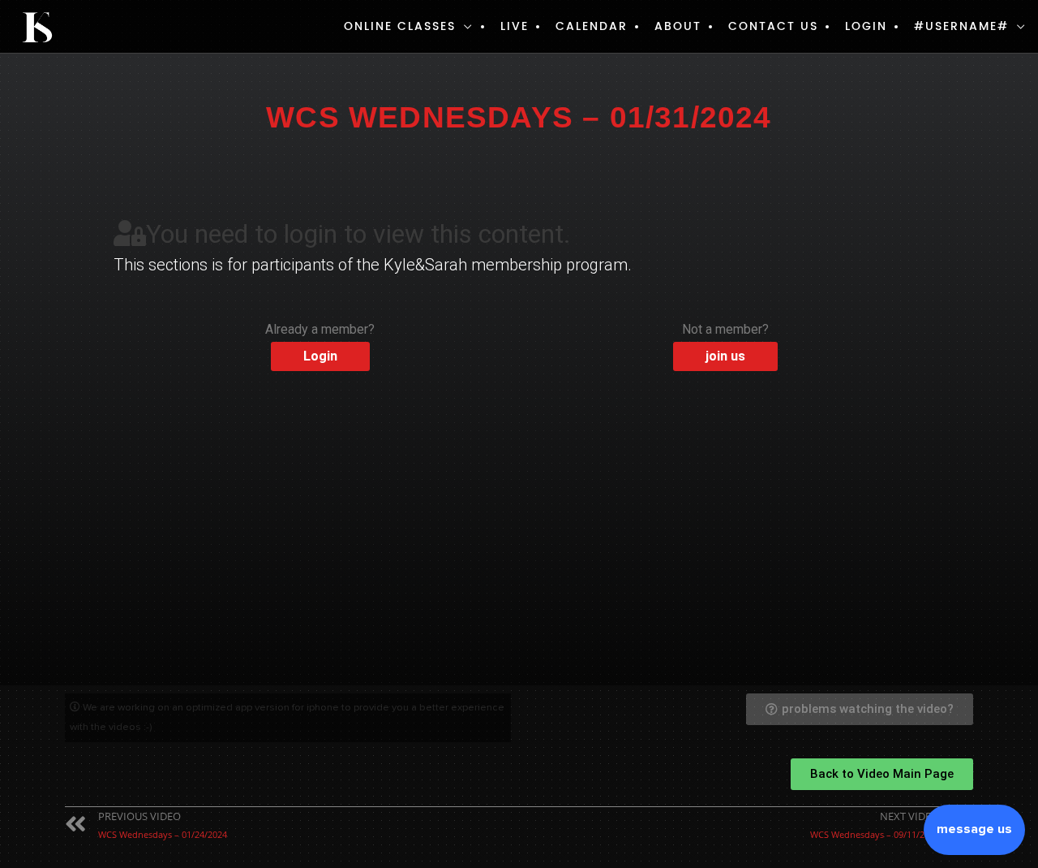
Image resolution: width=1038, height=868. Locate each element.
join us (725, 356)
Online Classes (400, 26)
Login (866, 26)
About (677, 26)
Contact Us (773, 26)
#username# (961, 26)
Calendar (591, 26)
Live (514, 26)
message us (974, 829)
